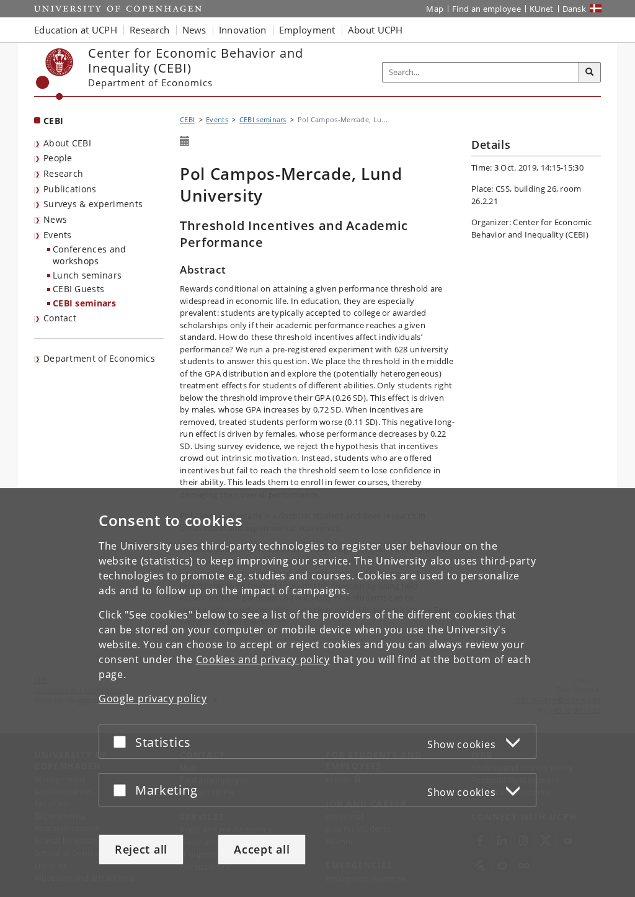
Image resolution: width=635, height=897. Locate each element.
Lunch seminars (87, 275)
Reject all (141, 849)
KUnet (542, 8)
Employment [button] (307, 30)
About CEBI (67, 143)
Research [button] (149, 30)
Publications (70, 189)
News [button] (194, 30)
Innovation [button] (243, 30)
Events (57, 235)
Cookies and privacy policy (263, 659)
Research (63, 173)
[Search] (590, 72)
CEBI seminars (84, 303)
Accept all (262, 849)
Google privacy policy (153, 698)
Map (434, 8)
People (58, 158)
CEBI (53, 121)
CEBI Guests (78, 289)
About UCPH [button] (375, 30)
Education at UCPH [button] (75, 30)
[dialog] (317, 692)
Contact (59, 318)
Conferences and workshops (90, 255)
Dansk (574, 8)
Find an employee (486, 8)
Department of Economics (99, 358)
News (55, 219)
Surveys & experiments (93, 204)
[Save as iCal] (185, 141)
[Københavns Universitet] (55, 74)
